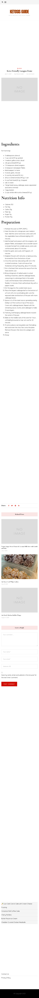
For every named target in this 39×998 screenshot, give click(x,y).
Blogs (19, 68)
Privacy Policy (6, 978)
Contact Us (5, 974)
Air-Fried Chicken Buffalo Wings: (11, 615)
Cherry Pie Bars (6, 915)
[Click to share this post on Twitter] (12, 506)
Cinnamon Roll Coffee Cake (10, 911)
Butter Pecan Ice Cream (9, 918)
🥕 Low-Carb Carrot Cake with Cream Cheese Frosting (16, 905)
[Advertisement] (19, 46)
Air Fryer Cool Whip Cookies (10, 582)
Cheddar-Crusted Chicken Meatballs (13, 922)
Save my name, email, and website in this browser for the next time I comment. (19, 676)
